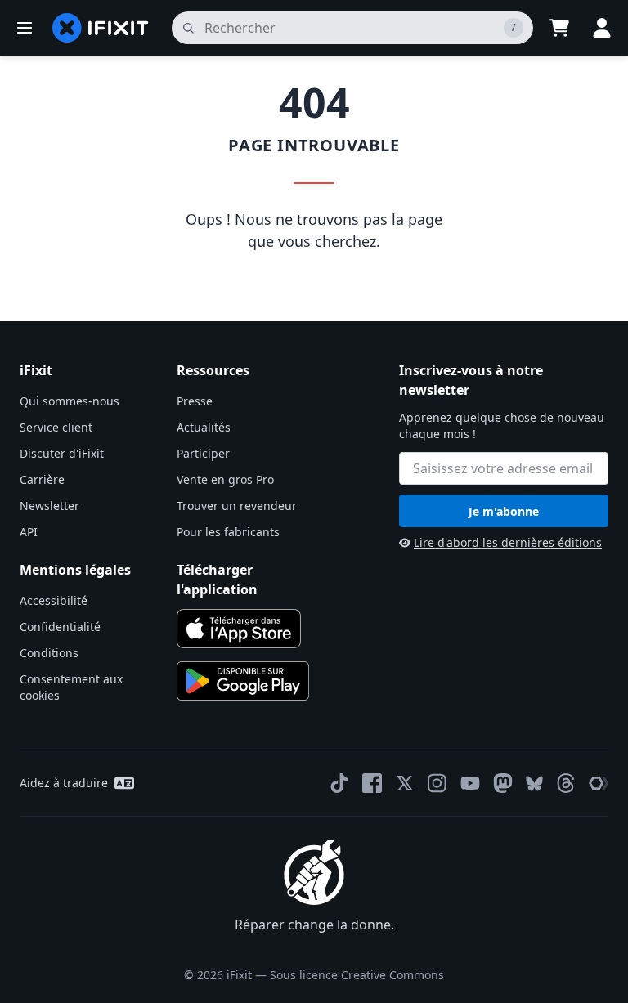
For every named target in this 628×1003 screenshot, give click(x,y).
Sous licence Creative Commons (357, 975)
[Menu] (24, 28)
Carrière (42, 479)
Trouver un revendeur (237, 505)
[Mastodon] (503, 783)
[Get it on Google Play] (243, 681)
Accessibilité (53, 600)
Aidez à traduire (64, 782)
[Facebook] (372, 783)
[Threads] (566, 783)
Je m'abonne (504, 511)
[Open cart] (559, 27)
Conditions (49, 652)
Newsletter (49, 505)
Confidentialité (60, 626)
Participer (203, 453)
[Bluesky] (534, 783)
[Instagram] (437, 783)
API (29, 532)
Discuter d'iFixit (62, 453)
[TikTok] (339, 783)
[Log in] (601, 27)
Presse (195, 401)
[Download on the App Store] (239, 628)
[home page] (100, 28)
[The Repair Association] (598, 783)
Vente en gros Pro (225, 479)
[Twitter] (405, 783)
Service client (56, 427)
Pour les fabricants (228, 532)
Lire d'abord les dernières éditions (508, 542)
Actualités (204, 427)
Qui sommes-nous (69, 401)
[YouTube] (470, 783)
